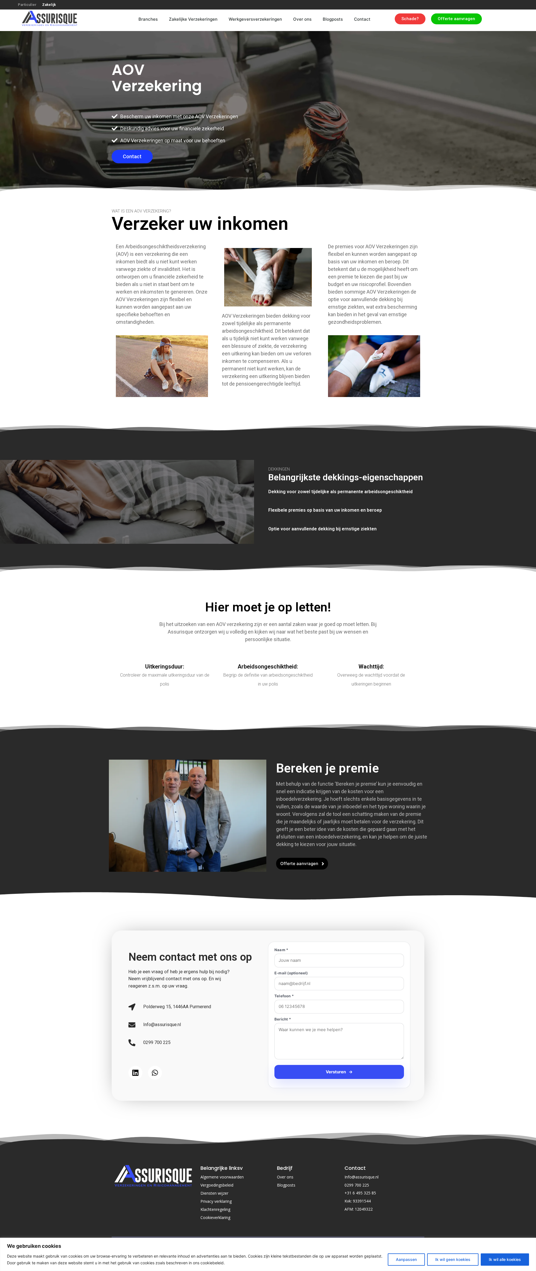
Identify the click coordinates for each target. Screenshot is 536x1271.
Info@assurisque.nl (361, 1202)
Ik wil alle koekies (505, 1259)
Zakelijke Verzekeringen (182, 19)
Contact (362, 19)
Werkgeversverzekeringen (250, 19)
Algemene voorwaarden (222, 1202)
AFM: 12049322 (358, 1234)
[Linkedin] (135, 1086)
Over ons (302, 19)
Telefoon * (284, 996)
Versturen (339, 1097)
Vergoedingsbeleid (216, 1210)
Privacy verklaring (216, 1227)
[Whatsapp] (155, 1086)
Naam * (281, 950)
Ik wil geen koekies (452, 1259)
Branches (132, 19)
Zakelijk (49, 5)
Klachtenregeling (215, 1235)
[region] (268, 1254)
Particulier (27, 5)
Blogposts (333, 19)
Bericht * (282, 1019)
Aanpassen (406, 1259)
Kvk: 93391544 (357, 1226)
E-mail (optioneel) (291, 973)
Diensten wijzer (214, 1219)
